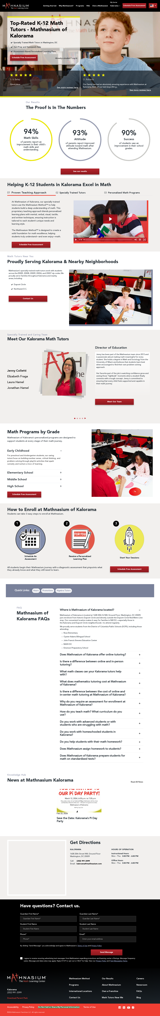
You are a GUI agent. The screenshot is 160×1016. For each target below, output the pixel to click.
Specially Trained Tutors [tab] (71, 193)
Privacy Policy (96, 946)
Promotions (48, 591)
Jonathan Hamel (18, 388)
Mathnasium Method (79, 979)
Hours (36, 591)
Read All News (137, 782)
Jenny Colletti (16, 371)
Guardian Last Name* (89, 914)
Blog (138, 998)
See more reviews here (67, 88)
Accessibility (13, 1007)
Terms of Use (82, 946)
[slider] (108, 240)
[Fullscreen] (144, 240)
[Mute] (135, 240)
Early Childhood (18, 450)
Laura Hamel (15, 382)
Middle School (17, 479)
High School (15, 486)
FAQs (139, 991)
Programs (80, 6)
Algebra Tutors (64, 591)
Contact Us (74, 998)
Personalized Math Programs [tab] (122, 193)
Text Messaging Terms (118, 961)
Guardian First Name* (29, 914)
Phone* (23, 934)
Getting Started (49, 6)
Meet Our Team (114, 402)
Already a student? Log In (66, 58)
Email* (82, 934)
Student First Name (28, 924)
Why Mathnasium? (66, 6)
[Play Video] (76, 240)
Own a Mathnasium (100, 6)
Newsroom (141, 985)
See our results (80, 171)
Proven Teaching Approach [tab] (26, 192)
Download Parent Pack (17, 998)
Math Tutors (112, 998)
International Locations (80, 991)
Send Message (106, 952)
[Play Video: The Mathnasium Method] (110, 219)
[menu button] (153, 5)
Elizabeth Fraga (17, 376)
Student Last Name (88, 924)
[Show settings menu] (140, 240)
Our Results (107, 979)
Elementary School (20, 472)
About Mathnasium (111, 985)
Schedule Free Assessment (134, 5)
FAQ (88, 6)
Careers (140, 979)
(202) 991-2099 (14, 993)
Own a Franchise (110, 991)
